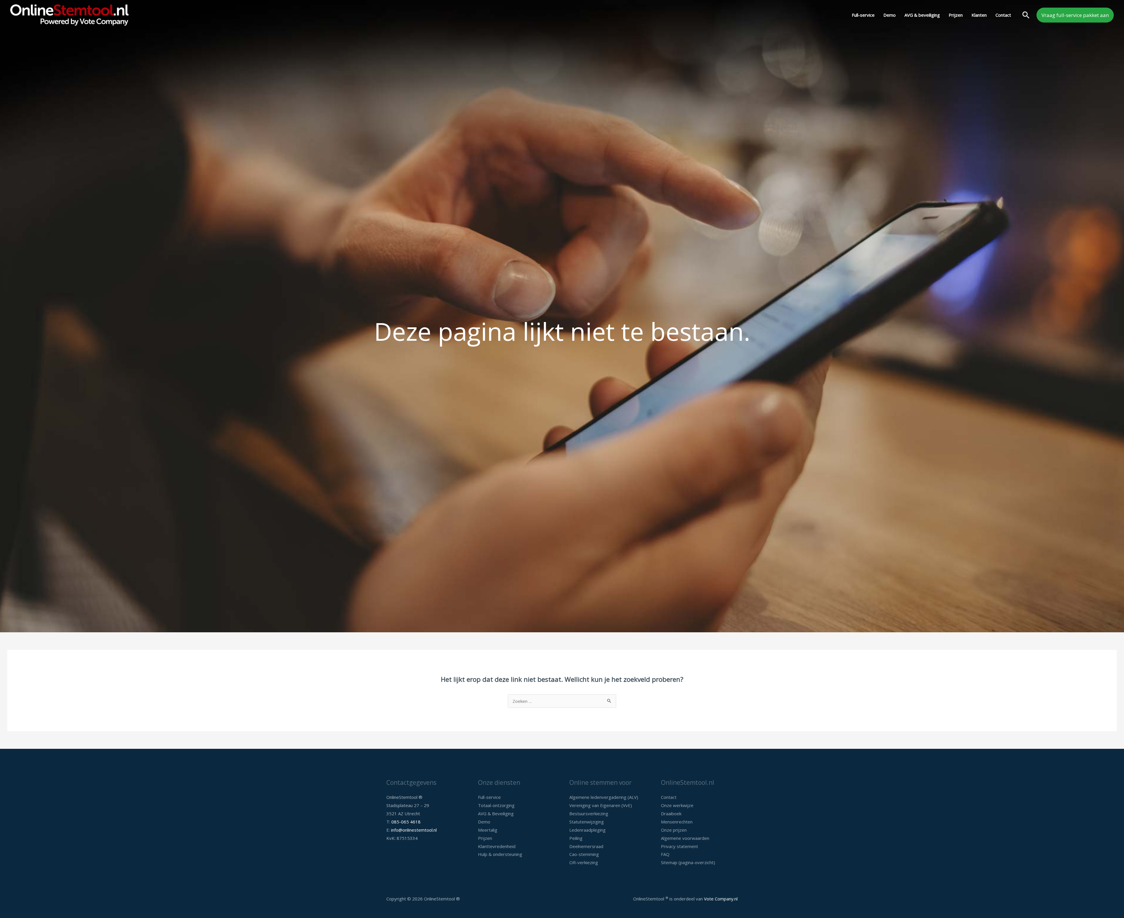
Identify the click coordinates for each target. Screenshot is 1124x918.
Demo (889, 15)
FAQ (665, 854)
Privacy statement (679, 846)
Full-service (863, 15)
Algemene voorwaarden (685, 838)
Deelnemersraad (586, 846)
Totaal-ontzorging (496, 805)
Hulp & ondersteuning (500, 854)
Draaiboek (671, 813)
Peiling (575, 838)
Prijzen (956, 15)
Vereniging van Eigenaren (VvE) (600, 805)
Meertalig (487, 830)
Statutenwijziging (586, 822)
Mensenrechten (677, 822)
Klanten (979, 15)
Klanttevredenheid (496, 846)
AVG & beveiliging (922, 15)
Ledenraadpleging (587, 830)
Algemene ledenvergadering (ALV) (603, 797)
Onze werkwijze (677, 805)
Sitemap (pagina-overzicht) (688, 862)
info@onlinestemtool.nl (414, 830)
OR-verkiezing (583, 862)
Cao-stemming (584, 854)
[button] (1026, 15)
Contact (1003, 15)
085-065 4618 (406, 822)
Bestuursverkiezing (588, 813)
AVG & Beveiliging (496, 813)
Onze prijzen (674, 830)
